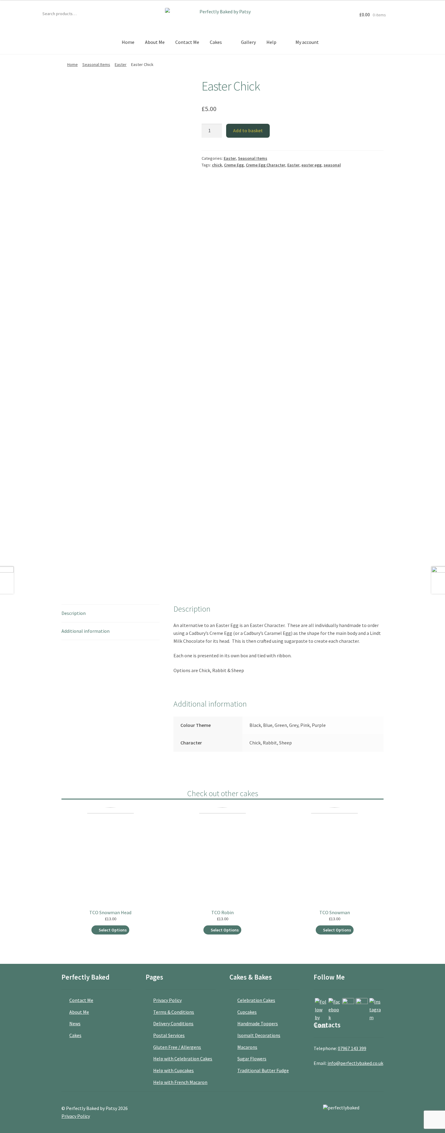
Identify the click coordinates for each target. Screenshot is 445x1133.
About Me (155, 42)
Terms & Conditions (173, 1012)
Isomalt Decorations (258, 1035)
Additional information (85, 631)
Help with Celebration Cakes (182, 1059)
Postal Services (169, 1035)
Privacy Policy (167, 1000)
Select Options (113, 930)
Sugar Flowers (251, 1059)
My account (307, 42)
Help (271, 42)
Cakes (216, 42)
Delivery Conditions (173, 1023)
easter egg (311, 165)
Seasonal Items (96, 64)
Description (73, 613)
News (75, 1023)
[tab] (110, 613)
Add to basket (248, 130)
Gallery (248, 42)
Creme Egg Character (265, 165)
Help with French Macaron (180, 1082)
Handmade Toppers (257, 1023)
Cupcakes (247, 1012)
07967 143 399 (352, 1048)
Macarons (247, 1047)
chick (217, 165)
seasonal (332, 165)
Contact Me (187, 42)
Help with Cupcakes (173, 1070)
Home (128, 42)
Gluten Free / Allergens (177, 1047)
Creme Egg (234, 165)
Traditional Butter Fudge (263, 1070)
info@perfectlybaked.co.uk (355, 1063)
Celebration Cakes (256, 1000)
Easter (121, 64)
